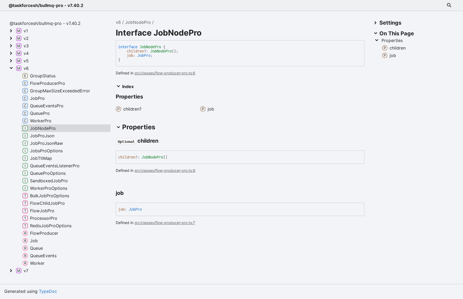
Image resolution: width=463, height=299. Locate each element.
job (130, 55)
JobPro (143, 55)
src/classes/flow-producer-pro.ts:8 (165, 170)
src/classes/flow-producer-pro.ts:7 (165, 222)
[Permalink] (163, 141)
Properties (392, 40)
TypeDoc (48, 291)
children (135, 51)
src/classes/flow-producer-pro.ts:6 (165, 73)
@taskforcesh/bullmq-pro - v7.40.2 (46, 5)
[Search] (449, 5)
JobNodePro (138, 22)
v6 (118, 22)
